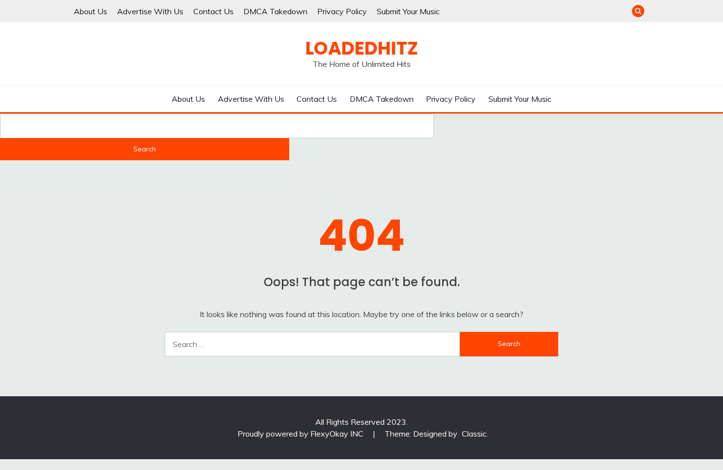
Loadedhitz (361, 48)
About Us (90, 11)
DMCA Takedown (275, 11)
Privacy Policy (342, 11)
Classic (474, 434)
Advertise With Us (150, 11)
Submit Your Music (408, 11)
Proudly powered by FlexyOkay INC (301, 434)
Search (144, 149)
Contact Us (213, 11)
